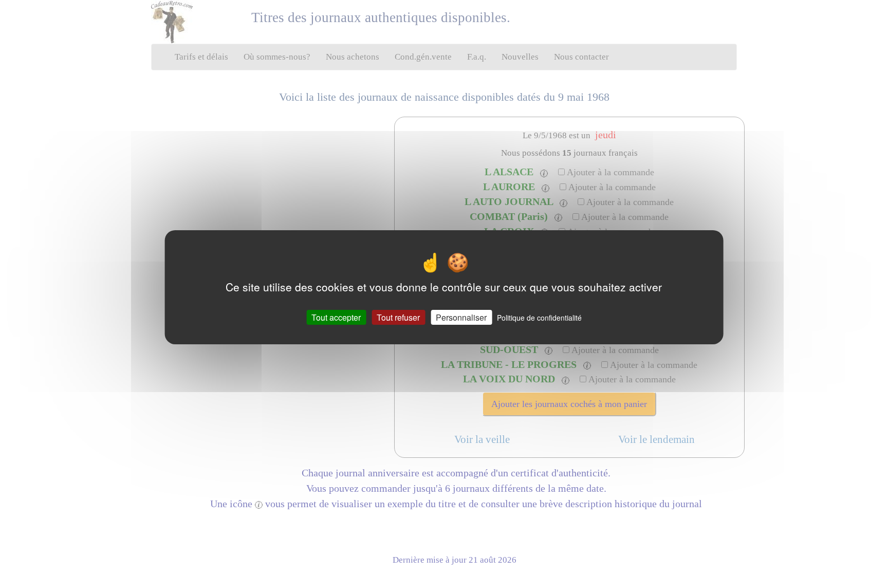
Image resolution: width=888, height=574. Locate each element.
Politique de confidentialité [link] (539, 317)
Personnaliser (461, 317)
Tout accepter (336, 317)
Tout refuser (398, 317)
